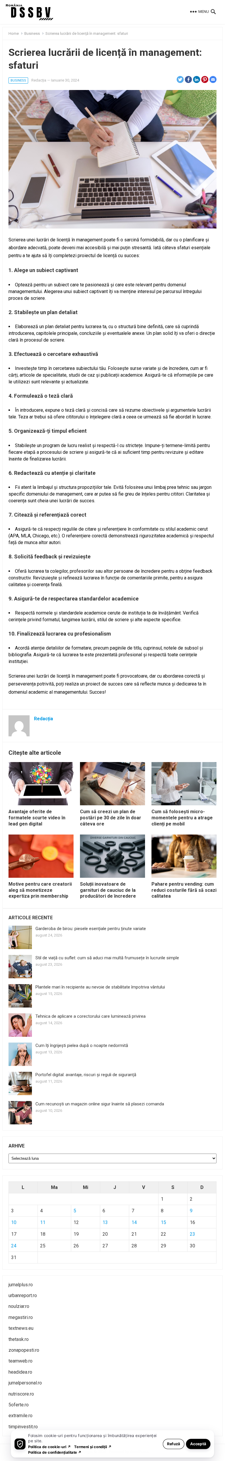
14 (134, 1222)
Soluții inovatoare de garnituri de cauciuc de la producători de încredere (108, 890)
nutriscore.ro (21, 1394)
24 (13, 1246)
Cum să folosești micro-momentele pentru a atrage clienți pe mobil (182, 818)
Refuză (173, 1443)
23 (192, 1234)
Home (13, 33)
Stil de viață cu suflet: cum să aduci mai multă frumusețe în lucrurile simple (107, 957)
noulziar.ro (18, 1306)
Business (32, 33)
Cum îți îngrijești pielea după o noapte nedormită (81, 1045)
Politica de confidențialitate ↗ (55, 1452)
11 (42, 1222)
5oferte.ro (18, 1405)
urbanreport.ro (22, 1295)
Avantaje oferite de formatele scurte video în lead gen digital (36, 818)
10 (13, 1222)
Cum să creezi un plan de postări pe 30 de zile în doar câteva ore (110, 818)
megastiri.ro (20, 1317)
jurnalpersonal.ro (25, 1383)
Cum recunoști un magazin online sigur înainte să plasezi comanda (99, 1104)
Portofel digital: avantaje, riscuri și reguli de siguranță (85, 1074)
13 (105, 1222)
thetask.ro (18, 1339)
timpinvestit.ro (23, 1426)
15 (163, 1222)
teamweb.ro (20, 1361)
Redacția (38, 80)
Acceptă (198, 1443)
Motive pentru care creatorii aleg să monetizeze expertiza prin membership (40, 890)
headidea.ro (20, 1372)
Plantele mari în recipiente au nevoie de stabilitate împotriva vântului (100, 987)
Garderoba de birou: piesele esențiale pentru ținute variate (90, 928)
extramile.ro (20, 1415)
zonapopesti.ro (23, 1350)
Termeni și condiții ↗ (93, 1446)
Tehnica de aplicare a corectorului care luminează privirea (90, 1016)
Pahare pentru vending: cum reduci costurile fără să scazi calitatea (184, 890)
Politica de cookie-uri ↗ (49, 1446)
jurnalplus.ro (20, 1284)
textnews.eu (20, 1328)
